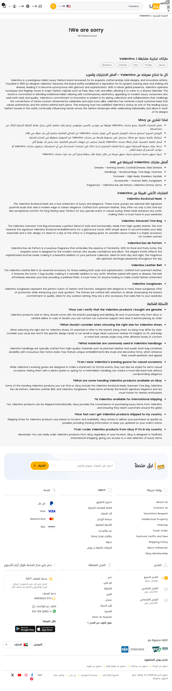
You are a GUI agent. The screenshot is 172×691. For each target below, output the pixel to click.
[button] (36, 6)
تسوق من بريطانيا (139, 666)
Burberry (107, 65)
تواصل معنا (59, 675)
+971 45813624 (43, 599)
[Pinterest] (31, 679)
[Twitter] (12, 675)
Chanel (123, 65)
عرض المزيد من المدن (100, 623)
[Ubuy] (155, 6)
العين (109, 595)
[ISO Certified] (134, 649)
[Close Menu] (168, 7)
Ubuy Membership (156, 554)
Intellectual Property (155, 520)
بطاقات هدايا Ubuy (101, 537)
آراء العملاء (106, 514)
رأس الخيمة (106, 606)
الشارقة (108, 589)
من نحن (72, 675)
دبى (110, 577)
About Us (162, 502)
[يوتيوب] (19, 675)
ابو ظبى (107, 583)
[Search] (53, 6)
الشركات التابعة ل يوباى (99, 548)
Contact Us (160, 508)
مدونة (109, 542)
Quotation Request (156, 514)
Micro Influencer (157, 548)
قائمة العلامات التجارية (100, 508)
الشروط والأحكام (110, 675)
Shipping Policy (158, 542)
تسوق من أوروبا (94, 666)
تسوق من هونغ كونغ (116, 666)
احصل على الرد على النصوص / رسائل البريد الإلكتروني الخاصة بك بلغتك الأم (29, 586)
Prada (148, 65)
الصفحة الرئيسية (160, 16)
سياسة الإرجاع (104, 520)
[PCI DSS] (160, 649)
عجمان (108, 600)
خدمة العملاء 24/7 (36, 578)
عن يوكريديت (105, 531)
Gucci (162, 65)
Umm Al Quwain (102, 617)
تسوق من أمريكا (160, 666)
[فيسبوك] (31, 675)
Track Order (160, 531)
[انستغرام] (26, 675)
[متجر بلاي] (25, 630)
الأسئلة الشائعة (104, 525)
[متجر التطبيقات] (46, 630)
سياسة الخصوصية (89, 675)
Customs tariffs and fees (152, 537)
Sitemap (162, 525)
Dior (136, 65)
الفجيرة (108, 612)
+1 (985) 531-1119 (42, 612)
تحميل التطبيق (104, 502)
